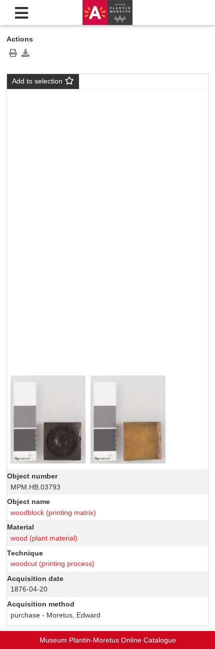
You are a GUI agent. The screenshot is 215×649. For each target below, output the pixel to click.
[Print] (13, 54)
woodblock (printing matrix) (53, 512)
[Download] (26, 53)
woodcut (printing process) (52, 564)
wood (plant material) (44, 538)
